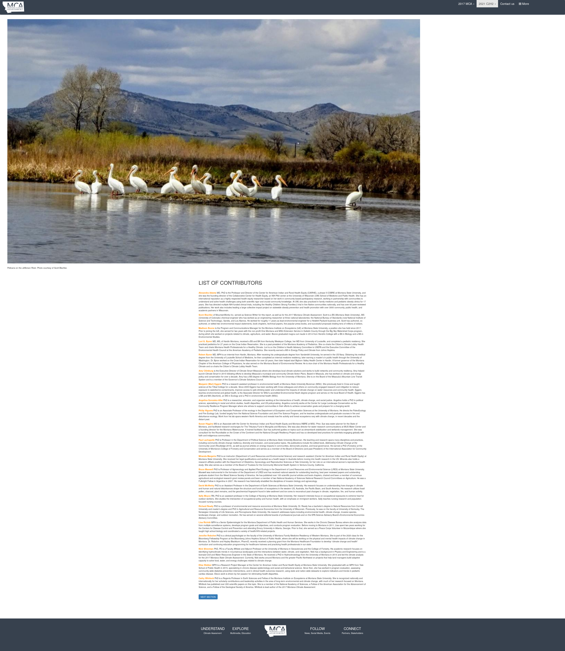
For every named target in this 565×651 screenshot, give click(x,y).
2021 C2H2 (486, 3)
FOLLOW (317, 630)
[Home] (14, 7)
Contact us (507, 3)
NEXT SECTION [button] (208, 596)
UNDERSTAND (213, 630)
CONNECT (352, 630)
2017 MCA (465, 3)
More (525, 3)
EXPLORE (240, 630)
